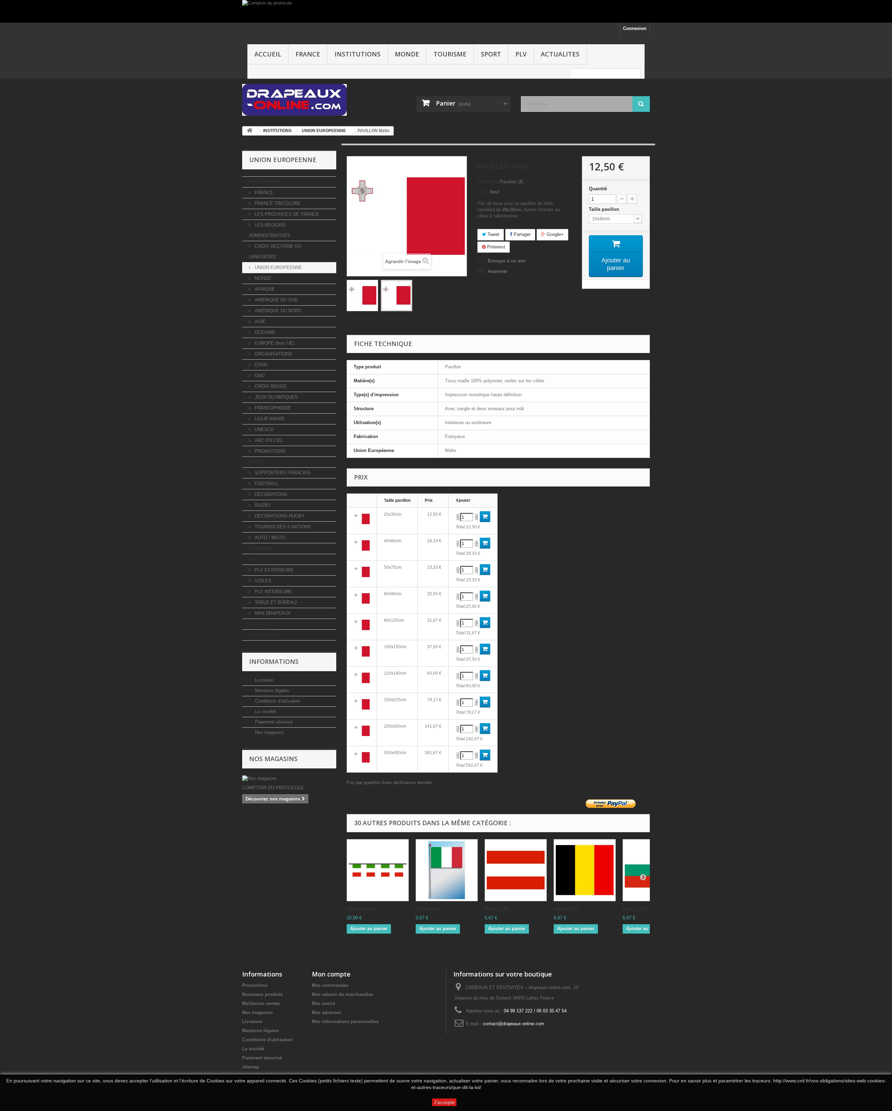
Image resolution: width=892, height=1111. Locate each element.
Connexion (634, 28)
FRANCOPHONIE (272, 408)
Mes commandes (330, 985)
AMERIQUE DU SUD (275, 299)
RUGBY (262, 505)
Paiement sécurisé (273, 722)
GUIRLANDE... (364, 909)
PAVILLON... (499, 909)
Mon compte (331, 974)
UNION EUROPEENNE (277, 267)
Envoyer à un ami (507, 260)
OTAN (260, 364)
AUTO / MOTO (269, 537)
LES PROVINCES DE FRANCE (286, 214)
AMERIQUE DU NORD (277, 310)
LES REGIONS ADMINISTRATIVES (269, 230)
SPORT (491, 54)
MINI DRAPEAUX (272, 613)
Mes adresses (326, 1012)
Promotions (255, 985)
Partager (521, 234)
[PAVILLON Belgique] (585, 870)
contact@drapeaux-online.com (513, 1023)
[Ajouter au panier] (485, 516)
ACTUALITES (560, 54)
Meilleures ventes (261, 1003)
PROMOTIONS (269, 451)
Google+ (554, 234)
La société (265, 711)
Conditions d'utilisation (277, 701)
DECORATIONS (270, 494)
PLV (520, 54)
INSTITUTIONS (357, 54)
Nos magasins (269, 732)
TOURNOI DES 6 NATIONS (282, 526)
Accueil (267, 54)
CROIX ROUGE (270, 386)
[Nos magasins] (289, 778)
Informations (274, 661)
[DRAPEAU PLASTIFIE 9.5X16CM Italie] (447, 870)
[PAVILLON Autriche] (516, 870)
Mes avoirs (323, 1003)
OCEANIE (264, 332)
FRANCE (307, 54)
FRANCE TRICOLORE (277, 203)
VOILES (262, 580)
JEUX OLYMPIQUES (275, 397)
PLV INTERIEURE (272, 591)
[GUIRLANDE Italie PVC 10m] (378, 870)
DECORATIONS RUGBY (279, 516)
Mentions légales (271, 690)
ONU (258, 375)
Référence (488, 181)
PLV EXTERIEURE (273, 570)
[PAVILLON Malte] (362, 295)
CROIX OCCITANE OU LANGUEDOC (275, 251)
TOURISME (450, 54)
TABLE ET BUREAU (275, 602)
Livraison (263, 680)
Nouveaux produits (262, 994)
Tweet (492, 234)
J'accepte (444, 1102)
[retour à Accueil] (249, 131)
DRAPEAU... (430, 909)
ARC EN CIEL (268, 440)
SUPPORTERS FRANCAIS (281, 472)
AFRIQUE (264, 289)
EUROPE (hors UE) (273, 343)
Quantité (598, 188)
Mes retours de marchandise (342, 994)
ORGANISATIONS (272, 354)
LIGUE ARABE (269, 418)
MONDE (407, 54)
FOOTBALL (265, 483)
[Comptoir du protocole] (446, 11)
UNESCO (263, 429)
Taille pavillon (605, 209)
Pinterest (495, 247)
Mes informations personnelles (345, 1021)
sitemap (250, 1067)
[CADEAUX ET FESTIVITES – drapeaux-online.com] (306, 100)
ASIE (259, 321)
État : (483, 191)
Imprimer (498, 271)
